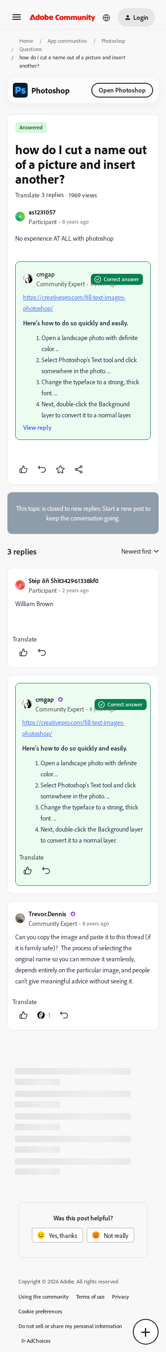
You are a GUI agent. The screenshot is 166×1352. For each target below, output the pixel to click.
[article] (83, 618)
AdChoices (39, 1340)
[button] (16, 20)
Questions (30, 49)
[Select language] (106, 17)
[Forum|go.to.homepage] (62, 17)
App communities (67, 40)
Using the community (43, 1296)
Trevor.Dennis (47, 914)
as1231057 (42, 212)
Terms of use (90, 1296)
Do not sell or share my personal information (70, 1326)
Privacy (120, 1296)
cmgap (45, 274)
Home (26, 40)
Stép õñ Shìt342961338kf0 (64, 580)
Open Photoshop (122, 90)
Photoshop (113, 40)
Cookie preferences (40, 1311)
